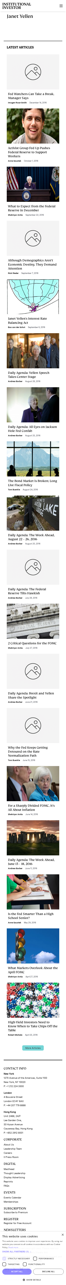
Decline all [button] (48, 1271)
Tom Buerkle (14, 489)
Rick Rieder (13, 273)
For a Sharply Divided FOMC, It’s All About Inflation (31, 808)
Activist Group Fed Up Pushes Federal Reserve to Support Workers (29, 152)
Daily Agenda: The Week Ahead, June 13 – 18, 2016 (31, 862)
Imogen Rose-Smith (17, 103)
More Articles (33, 1048)
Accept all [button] (17, 1271)
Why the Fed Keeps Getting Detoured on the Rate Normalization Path (28, 752)
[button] (33, 1251)
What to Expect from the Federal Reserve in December (31, 208)
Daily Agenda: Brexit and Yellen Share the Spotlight (31, 695)
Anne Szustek (14, 161)
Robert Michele (15, 1035)
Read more (13, 1247)
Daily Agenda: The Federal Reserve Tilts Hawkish (27, 591)
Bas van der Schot (16, 327)
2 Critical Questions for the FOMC (32, 643)
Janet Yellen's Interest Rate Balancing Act (27, 321)
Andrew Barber (15, 381)
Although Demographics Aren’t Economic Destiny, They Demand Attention (32, 264)
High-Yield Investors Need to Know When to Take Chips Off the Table (33, 1026)
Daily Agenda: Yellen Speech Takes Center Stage (28, 375)
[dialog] (33, 1258)
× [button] (62, 1235)
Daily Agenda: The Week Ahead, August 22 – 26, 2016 (31, 537)
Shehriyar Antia (15, 215)
